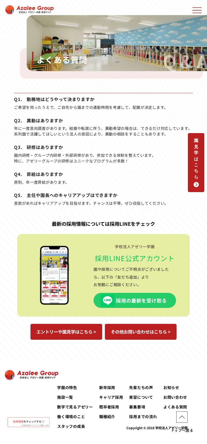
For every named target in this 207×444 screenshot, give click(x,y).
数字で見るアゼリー (75, 407)
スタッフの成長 (71, 426)
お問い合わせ (175, 397)
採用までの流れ (143, 416)
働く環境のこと (71, 416)
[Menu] (197, 10)
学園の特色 (67, 387)
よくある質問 (175, 407)
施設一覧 (65, 397)
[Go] (182, 417)
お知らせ (171, 387)
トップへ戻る (182, 430)
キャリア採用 (111, 397)
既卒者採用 (109, 407)
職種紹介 (107, 416)
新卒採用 (107, 387)
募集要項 (137, 407)
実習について (141, 397)
